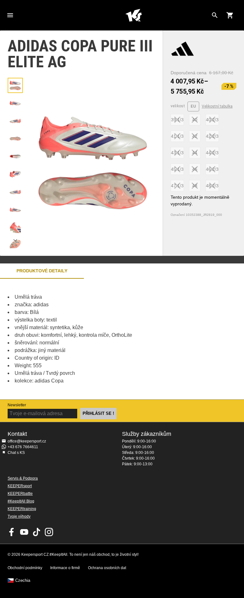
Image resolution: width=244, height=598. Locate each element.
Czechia (22, 580)
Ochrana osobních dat (107, 568)
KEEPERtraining (22, 509)
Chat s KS (16, 452)
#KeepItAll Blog (21, 501)
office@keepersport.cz (27, 441)
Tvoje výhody (19, 516)
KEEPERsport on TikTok (36, 532)
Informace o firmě (65, 568)
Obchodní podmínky (25, 568)
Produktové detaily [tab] (42, 270)
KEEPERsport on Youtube (24, 532)
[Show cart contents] (230, 15)
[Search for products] (214, 15)
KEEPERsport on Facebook (12, 532)
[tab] (15, 85)
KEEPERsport (20, 486)
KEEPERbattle (20, 493)
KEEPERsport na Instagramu (49, 532)
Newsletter (17, 405)
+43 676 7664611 (23, 447)
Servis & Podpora (23, 478)
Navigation (10, 15)
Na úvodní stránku (133, 15)
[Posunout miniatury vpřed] (15, 240)
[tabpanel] (111, 339)
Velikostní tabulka (217, 106)
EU (193, 106)
